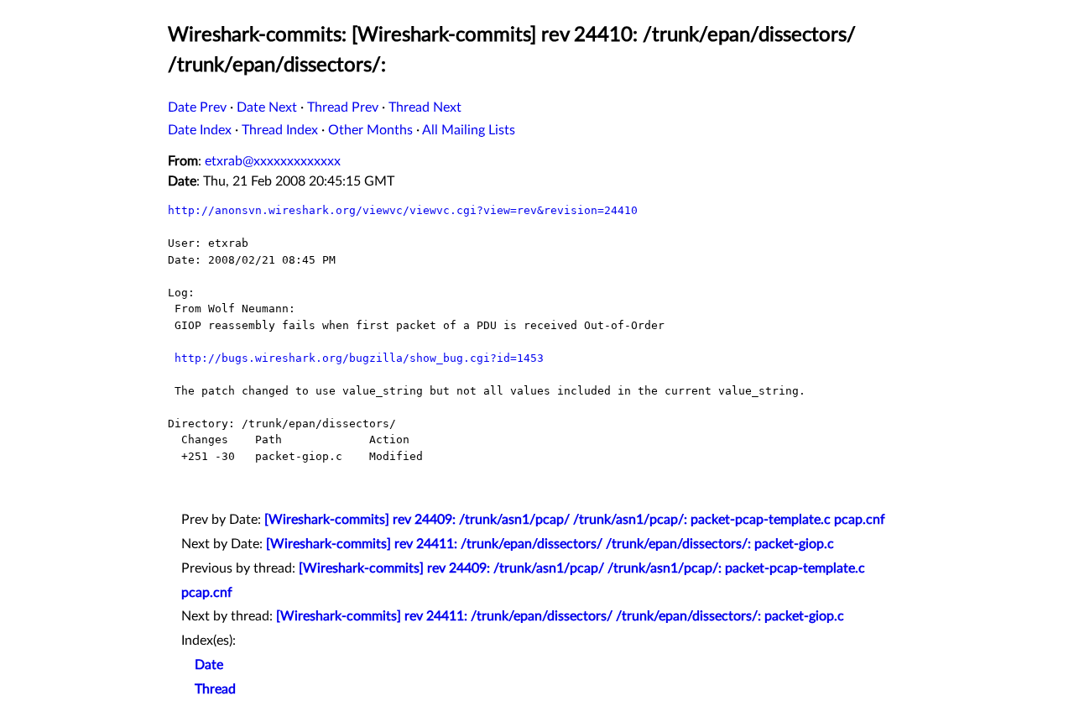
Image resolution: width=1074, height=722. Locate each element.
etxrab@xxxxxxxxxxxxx (273, 161)
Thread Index (280, 130)
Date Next (267, 107)
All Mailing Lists (468, 130)
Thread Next (424, 107)
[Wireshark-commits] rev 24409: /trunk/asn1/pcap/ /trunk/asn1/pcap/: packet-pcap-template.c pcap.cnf (574, 519)
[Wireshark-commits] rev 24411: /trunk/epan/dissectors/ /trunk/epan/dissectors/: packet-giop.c (550, 544)
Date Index (200, 130)
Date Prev (197, 107)
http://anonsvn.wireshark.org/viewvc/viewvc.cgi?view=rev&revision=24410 (403, 210)
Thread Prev (342, 107)
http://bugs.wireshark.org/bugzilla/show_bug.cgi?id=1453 (359, 358)
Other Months (370, 130)
